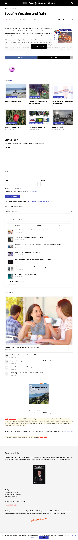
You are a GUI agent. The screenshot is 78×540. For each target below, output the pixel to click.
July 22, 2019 (9, 129)
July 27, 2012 (17, 19)
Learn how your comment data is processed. (40, 201)
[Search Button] (72, 3)
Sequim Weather (13, 8)
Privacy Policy (33, 191)
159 (65, 105)
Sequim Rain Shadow (36, 123)
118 (63, 129)
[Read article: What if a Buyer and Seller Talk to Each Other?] (39, 320)
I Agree (44, 537)
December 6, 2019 (10, 103)
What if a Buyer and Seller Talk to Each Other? (31, 230)
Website (42, 180)
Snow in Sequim (58, 127)
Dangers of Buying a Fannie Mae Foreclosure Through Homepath (38, 244)
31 (40, 105)
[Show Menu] (6, 3)
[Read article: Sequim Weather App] (16, 91)
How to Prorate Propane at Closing (27, 252)
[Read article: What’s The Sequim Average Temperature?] (63, 91)
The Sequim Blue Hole (37, 127)
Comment (8, 147)
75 (17, 103)
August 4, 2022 (56, 129)
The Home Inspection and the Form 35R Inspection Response (36, 267)
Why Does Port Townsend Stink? (26, 274)
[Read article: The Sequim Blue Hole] (39, 117)
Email (7, 180)
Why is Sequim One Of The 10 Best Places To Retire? (33, 259)
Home (6, 8)
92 (38, 129)
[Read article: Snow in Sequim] (63, 117)
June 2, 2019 (32, 129)
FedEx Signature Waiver (16, 281)
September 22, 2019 (58, 105)
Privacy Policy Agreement (13, 189)
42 (14, 129)
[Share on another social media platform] (71, 57)
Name (7, 171)
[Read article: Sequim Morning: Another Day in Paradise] (39, 91)
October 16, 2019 (33, 105)
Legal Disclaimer (68, 431)
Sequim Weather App (13, 101)
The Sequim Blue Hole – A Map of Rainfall (29, 237)
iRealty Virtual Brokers (42, 3)
